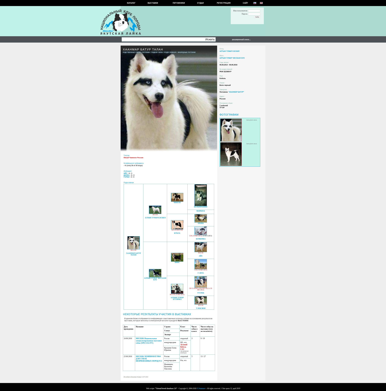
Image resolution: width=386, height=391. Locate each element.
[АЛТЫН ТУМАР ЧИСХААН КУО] (155, 276)
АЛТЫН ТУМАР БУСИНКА (177, 298)
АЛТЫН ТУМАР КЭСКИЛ (155, 218)
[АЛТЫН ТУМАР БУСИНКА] (177, 293)
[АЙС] (201, 251)
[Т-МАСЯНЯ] (201, 303)
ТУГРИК (200, 293)
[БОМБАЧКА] (201, 234)
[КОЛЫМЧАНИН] (201, 205)
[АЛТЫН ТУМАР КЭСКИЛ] (155, 213)
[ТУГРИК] (201, 286)
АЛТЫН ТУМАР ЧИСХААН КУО (155, 279)
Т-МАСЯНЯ (200, 308)
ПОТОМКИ (146, 52)
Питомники (179, 3)
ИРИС (177, 262)
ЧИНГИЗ (177, 202)
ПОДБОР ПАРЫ (157, 52)
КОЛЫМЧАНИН (200, 207)
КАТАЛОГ (131, 3)
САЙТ (245, 3)
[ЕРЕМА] (201, 221)
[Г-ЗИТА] (201, 268)
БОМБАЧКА (201, 239)
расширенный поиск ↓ (241, 39)
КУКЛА (177, 233)
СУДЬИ (200, 3)
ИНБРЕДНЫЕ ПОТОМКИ (187, 52)
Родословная (170, 52)
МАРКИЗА (200, 211)
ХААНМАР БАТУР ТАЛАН (133, 254)
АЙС (201, 256)
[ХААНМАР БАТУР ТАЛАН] (133, 248)
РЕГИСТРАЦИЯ (224, 3)
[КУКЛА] (177, 228)
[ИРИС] (177, 261)
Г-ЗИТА (201, 273)
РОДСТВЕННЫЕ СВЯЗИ (132, 52)
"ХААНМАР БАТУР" (236, 92)
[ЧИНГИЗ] (177, 201)
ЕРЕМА (201, 223)
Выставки (153, 3)
